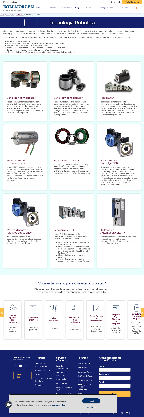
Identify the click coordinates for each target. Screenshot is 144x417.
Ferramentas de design (71, 8)
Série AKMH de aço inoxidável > (16, 162)
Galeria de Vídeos (85, 372)
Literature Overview (86, 380)
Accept (91, 401)
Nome (101, 366)
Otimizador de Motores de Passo (116, 330)
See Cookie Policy (58, 405)
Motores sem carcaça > (67, 160)
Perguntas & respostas (61, 373)
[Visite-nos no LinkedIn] (26, 366)
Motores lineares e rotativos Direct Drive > (20, 231)
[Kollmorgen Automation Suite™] (118, 212)
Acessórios (39, 385)
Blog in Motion (84, 363)
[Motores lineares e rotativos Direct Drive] (25, 212)
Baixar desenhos (54, 319)
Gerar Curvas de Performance (96, 318)
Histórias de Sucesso (86, 376)
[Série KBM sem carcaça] (72, 80)
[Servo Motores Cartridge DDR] (118, 142)
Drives (37, 374)
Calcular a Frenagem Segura (136, 316)
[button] (8, 404)
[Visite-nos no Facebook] (15, 366)
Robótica (20, 14)
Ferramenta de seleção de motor (13, 329)
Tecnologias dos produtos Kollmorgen (84, 387)
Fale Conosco (132, 2)
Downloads (116, 2)
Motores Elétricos (42, 370)
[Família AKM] (118, 80)
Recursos (89, 8)
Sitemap (127, 412)
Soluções (52, 8)
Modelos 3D (54, 329)
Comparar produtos (33, 318)
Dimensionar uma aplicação (75, 319)
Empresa (124, 8)
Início (2, 14)
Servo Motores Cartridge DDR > (110, 162)
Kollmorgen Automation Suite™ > (112, 231)
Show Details (91, 407)
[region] (63, 403)
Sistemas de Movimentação (41, 364)
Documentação (84, 368)
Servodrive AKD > (64, 230)
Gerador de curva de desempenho (96, 328)
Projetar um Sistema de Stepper (116, 319)
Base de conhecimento (62, 367)
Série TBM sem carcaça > (21, 97)
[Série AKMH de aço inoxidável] (25, 142)
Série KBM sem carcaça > (68, 97)
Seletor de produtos (33, 328)
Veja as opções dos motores (12, 318)
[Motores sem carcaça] (72, 142)
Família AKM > (108, 97)
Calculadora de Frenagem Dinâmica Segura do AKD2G (136, 327)
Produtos (38, 8)
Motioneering (75, 329)
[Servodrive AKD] (72, 212)
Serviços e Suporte (107, 8)
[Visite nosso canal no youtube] (20, 366)
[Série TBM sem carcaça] (25, 80)
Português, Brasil (10, 2)
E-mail (101, 382)
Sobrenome (104, 374)
